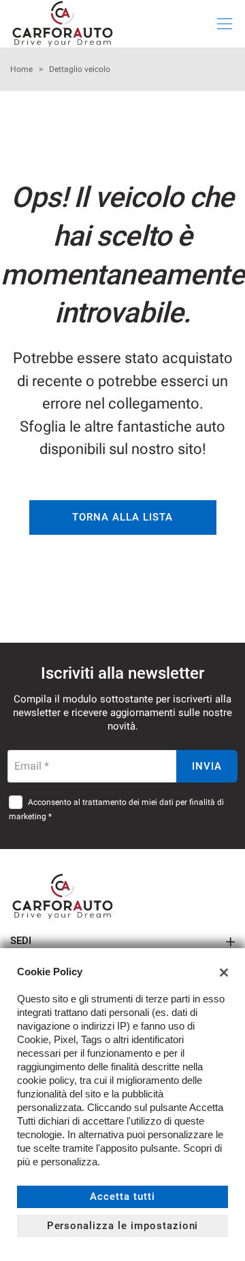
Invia (207, 766)
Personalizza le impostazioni (123, 1226)
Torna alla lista (122, 517)
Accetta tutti (122, 1196)
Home (21, 69)
